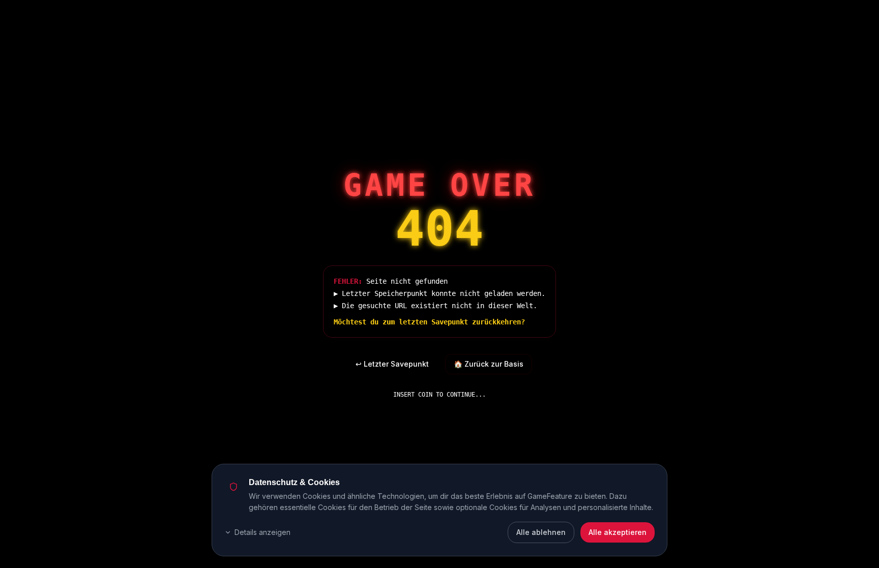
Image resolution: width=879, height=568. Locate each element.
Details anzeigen (262, 532)
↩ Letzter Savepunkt (392, 364)
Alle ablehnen (541, 532)
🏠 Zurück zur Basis (488, 364)
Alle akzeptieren (618, 532)
